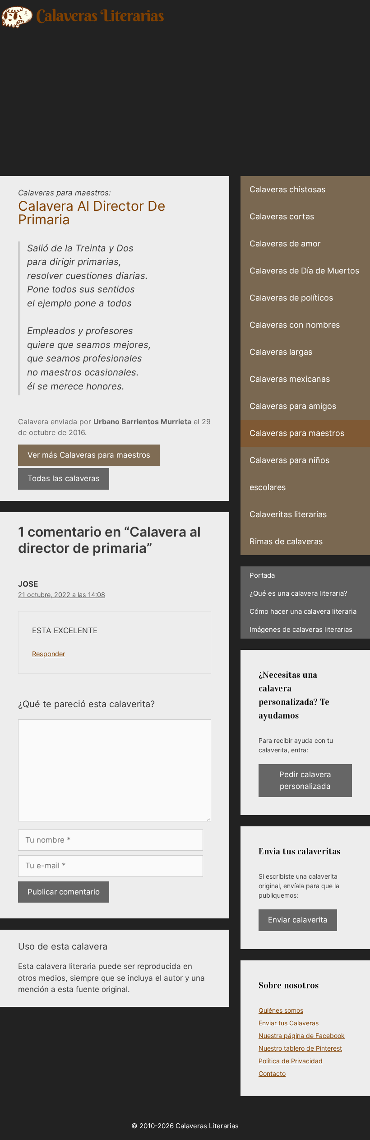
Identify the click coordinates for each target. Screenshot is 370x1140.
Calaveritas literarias (288, 514)
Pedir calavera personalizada (305, 780)
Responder (48, 654)
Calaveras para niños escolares (289, 473)
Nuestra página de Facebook (302, 1035)
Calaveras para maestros (297, 433)
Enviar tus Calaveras (289, 1023)
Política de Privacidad (291, 1061)
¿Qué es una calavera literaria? (298, 593)
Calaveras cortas (282, 216)
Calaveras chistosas (287, 189)
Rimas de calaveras (286, 541)
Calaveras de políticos (291, 297)
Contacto (272, 1073)
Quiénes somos (281, 1010)
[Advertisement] (185, 97)
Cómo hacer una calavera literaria (303, 611)
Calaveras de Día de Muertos (304, 270)
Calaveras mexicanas (290, 379)
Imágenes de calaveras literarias (301, 629)
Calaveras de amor (285, 243)
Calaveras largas (281, 352)
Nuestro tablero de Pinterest (300, 1048)
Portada (262, 575)
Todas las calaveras (64, 478)
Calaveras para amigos (293, 406)
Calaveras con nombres (295, 324)
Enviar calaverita (298, 919)
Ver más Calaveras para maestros (89, 454)
